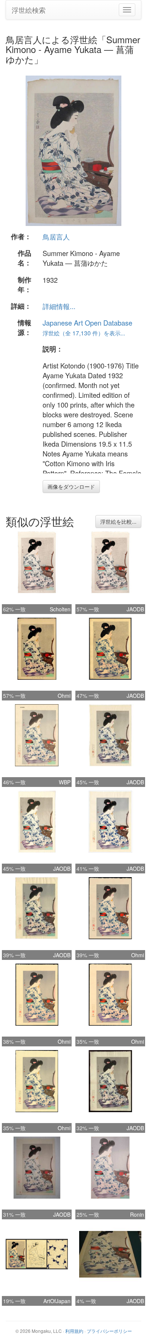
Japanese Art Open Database (87, 322)
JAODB (135, 609)
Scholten (60, 609)
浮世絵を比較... (118, 521)
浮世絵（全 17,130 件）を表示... (84, 333)
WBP (64, 782)
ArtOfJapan (56, 1301)
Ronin (137, 1214)
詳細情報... (59, 306)
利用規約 (74, 1331)
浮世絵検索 (29, 10)
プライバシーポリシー (109, 1331)
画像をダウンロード (71, 486)
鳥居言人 (56, 236)
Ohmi (64, 695)
